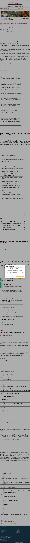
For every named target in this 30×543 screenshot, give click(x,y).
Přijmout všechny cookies (20, 276)
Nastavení (7, 276)
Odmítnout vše (12, 276)
